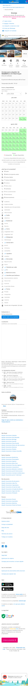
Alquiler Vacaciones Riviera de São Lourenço (13, 445)
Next (25, 42)
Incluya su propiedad (7, 524)
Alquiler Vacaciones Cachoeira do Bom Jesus (13, 473)
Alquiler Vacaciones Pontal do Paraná (11, 505)
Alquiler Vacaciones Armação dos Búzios (12, 489)
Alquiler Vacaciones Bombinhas (10, 457)
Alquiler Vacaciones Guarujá (9, 441)
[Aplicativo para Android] (8, 586)
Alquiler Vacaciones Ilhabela (9, 449)
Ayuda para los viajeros (8, 558)
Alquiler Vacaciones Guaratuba (10, 501)
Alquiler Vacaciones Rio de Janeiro (10, 481)
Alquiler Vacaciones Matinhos (9, 503)
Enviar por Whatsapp (9, 28)
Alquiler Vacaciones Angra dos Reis (11, 491)
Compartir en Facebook (10, 30)
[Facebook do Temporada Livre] (3, 546)
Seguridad (4, 555)
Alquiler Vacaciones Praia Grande (10, 443)
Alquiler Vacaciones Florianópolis (10, 459)
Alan (4, 406)
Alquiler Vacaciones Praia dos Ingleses (11, 465)
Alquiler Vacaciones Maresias (9, 447)
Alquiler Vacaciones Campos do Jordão (12, 451)
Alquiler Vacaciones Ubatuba (9, 435)
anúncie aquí (22, 600)
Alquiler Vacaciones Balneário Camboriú (12, 469)
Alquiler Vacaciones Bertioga (9, 439)
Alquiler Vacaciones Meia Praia (10, 463)
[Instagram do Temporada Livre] (6, 546)
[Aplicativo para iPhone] (8, 590)
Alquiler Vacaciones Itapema (9, 461)
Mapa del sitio (5, 527)
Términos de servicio (7, 533)
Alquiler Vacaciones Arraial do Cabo (11, 487)
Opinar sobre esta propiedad (10, 317)
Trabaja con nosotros (7, 537)
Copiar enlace (7, 21)
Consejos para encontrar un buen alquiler (12, 561)
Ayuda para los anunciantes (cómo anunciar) (13, 570)
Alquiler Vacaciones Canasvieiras (10, 467)
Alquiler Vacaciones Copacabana (10, 485)
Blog (3, 530)
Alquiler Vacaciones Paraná (9, 499)
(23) (6, 5)
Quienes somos (6, 521)
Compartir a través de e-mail (11, 26)
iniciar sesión (19, 594)
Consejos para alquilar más (9, 574)
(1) (13, 7)
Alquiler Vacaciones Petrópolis (9, 493)
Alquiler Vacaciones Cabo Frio (9, 483)
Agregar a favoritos (9, 23)
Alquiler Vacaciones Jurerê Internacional (12, 471)
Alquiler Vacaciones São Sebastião (10, 437)
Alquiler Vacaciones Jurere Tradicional (11, 475)
